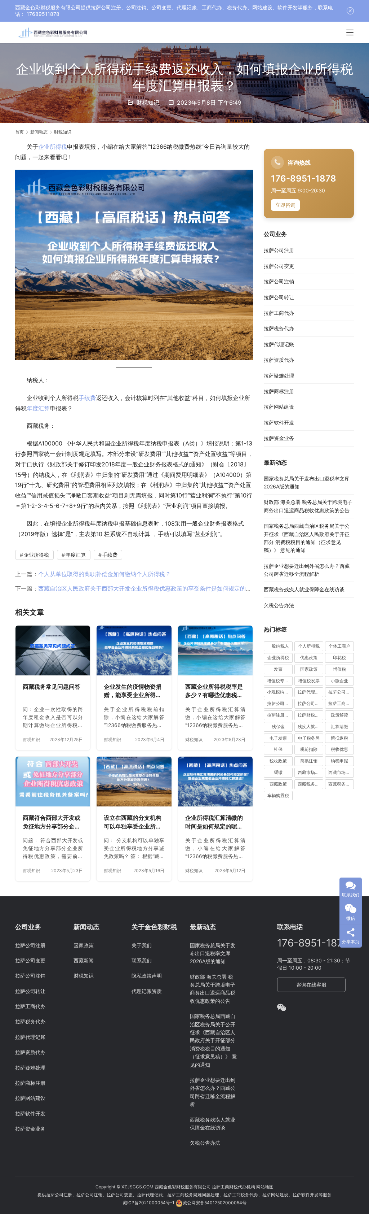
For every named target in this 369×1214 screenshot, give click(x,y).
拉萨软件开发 (279, 422)
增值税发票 (309, 680)
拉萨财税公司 (310, 715)
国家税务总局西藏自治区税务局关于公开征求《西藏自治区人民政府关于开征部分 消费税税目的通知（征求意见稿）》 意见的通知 (213, 1040)
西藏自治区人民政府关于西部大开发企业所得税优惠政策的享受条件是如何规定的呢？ (147, 588)
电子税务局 (309, 738)
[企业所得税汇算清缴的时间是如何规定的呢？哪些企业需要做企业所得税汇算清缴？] (215, 781)
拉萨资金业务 (279, 438)
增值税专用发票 (280, 680)
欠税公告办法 (279, 605)
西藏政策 (278, 784)
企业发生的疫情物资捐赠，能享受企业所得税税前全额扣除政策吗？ (132, 691)
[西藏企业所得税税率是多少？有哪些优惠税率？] (215, 650)
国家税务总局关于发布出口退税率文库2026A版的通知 (212, 953)
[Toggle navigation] (349, 32)
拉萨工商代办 (279, 313)
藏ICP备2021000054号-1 (149, 1202)
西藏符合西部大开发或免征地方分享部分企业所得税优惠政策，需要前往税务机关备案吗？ (51, 822)
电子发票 (278, 738)
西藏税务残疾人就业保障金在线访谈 (304, 589)
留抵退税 (339, 738)
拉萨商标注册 (279, 391)
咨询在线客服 (311, 985)
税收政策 (278, 760)
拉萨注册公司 (280, 715)
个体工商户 (339, 646)
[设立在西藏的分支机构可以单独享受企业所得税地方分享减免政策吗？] (134, 781)
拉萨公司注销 (279, 281)
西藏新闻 (84, 960)
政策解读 (339, 715)
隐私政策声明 (147, 975)
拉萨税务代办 (279, 328)
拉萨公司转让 (279, 297)
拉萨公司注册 (279, 250)
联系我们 (142, 960)
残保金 (278, 726)
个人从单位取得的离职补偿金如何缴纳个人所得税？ (104, 574)
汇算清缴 (339, 726)
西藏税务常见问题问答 (51, 686)
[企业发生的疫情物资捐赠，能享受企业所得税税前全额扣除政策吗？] (134, 650)
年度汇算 (38, 408)
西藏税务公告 (310, 784)
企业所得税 (52, 146)
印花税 (339, 657)
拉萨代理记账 (279, 344)
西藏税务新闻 (341, 784)
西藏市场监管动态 (310, 772)
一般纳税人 (278, 646)
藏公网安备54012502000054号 (214, 1202)
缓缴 (278, 772)
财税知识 (147, 102)
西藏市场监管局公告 (341, 772)
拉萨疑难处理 (279, 376)
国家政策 (308, 669)
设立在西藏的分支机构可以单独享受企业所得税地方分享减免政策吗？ (132, 822)
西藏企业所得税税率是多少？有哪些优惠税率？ (214, 691)
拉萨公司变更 (279, 266)
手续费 (87, 397)
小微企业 (339, 680)
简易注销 (308, 760)
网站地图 (265, 1186)
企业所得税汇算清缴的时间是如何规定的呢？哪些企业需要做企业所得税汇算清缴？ (214, 822)
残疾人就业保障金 (310, 726)
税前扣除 (308, 749)
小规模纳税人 (280, 692)
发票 (278, 669)
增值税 (339, 669)
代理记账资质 (147, 991)
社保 (278, 749)
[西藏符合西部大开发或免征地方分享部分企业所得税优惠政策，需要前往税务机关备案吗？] (52, 781)
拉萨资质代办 (279, 360)
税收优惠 (339, 749)
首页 (19, 132)
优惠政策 (308, 657)
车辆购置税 (278, 795)
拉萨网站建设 (279, 407)
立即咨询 (285, 205)
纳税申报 (339, 760)
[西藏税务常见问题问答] (52, 650)
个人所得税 (309, 646)
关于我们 (142, 945)
